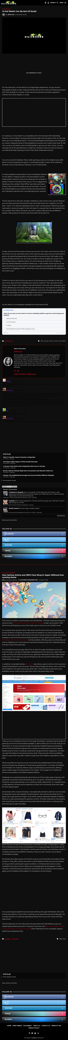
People (4, 486)
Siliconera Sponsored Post (29, 580)
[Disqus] (34, 400)
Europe (47, 341)
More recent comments (9, 520)
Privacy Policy (34, 1028)
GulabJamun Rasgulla (16, 492)
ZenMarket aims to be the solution (15, 640)
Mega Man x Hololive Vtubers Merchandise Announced (17, 497)
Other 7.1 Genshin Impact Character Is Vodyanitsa (19, 457)
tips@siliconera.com (37, 1038)
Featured (5, 572)
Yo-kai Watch (62, 341)
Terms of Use (56, 1025)
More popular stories (9, 480)
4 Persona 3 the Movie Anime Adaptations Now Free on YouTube (24, 466)
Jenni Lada (11, 14)
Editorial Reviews (11, 318)
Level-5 (52, 341)
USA (56, 341)
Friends (8, 325)
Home (9, 1025)
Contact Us (46, 1025)
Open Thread (17, 1025)
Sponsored (12, 572)
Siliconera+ (27, 1025)
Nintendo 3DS (6, 9)
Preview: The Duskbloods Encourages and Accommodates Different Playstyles (28, 475)
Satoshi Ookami (14, 508)
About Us (36, 1025)
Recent (9, 486)
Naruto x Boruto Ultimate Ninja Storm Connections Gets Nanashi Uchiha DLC (28, 471)
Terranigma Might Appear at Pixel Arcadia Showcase (20, 462)
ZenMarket (29, 664)
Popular (14, 486)
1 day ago (34, 497)
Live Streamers (11, 322)
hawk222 (12, 501)
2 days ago (39, 512)
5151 (42, 341)
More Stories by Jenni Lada (25, 374)
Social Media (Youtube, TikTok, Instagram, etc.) (20, 329)
